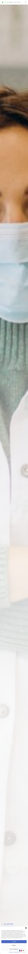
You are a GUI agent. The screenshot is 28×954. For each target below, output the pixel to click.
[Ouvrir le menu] (25, 2)
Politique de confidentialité (14, 952)
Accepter (14, 941)
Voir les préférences (14, 949)
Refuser (14, 945)
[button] (26, 928)
